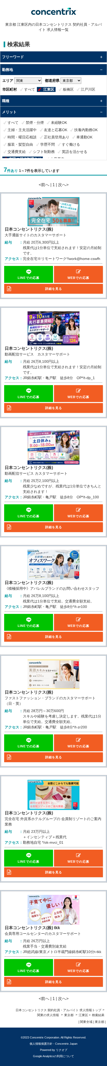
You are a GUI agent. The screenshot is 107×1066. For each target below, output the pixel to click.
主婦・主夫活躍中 (22, 130)
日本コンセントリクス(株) (29, 229)
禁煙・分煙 (35, 122)
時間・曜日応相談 (22, 137)
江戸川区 (88, 89)
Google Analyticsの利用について (53, 1056)
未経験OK (59, 122)
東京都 (68, 1015)
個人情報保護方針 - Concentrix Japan (53, 1043)
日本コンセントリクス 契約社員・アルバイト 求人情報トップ (58, 1010)
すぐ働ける (71, 144)
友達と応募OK (55, 130)
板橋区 (68, 89)
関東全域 (86, 1022)
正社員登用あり (56, 137)
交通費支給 (17, 152)
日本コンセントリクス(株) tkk (32, 928)
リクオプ (61, 1049)
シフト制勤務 (44, 152)
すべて (29, 89)
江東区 (48, 89)
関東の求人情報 (48, 1015)
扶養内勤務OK (86, 130)
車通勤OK (84, 137)
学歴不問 (47, 144)
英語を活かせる (74, 152)
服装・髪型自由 (20, 144)
